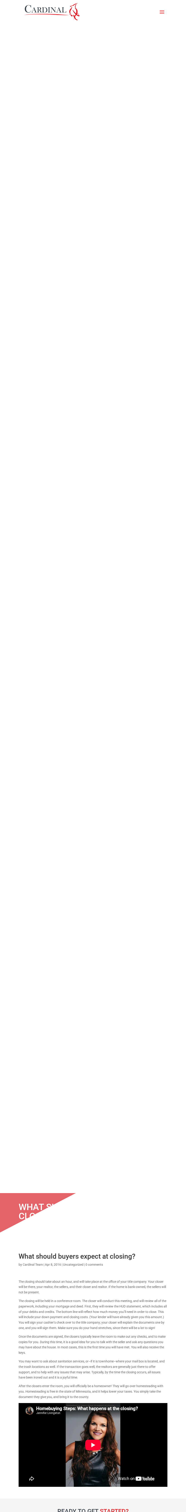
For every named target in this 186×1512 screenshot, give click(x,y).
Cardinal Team (33, 1264)
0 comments (94, 1264)
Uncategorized (73, 1264)
